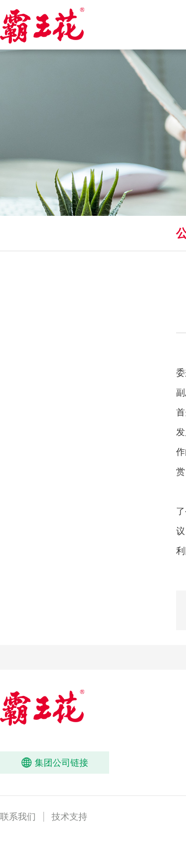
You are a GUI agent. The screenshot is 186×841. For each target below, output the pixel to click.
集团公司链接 (54, 762)
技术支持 (69, 817)
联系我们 (18, 817)
